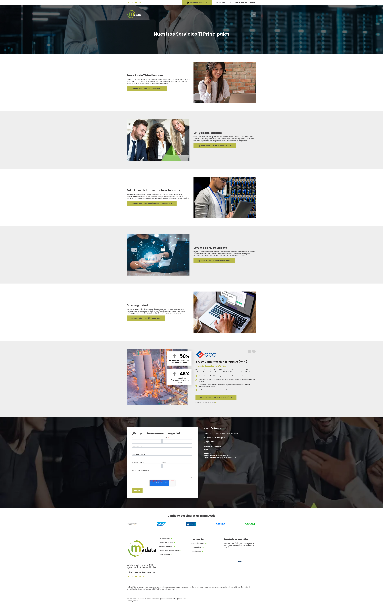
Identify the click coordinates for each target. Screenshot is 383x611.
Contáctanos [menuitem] (196, 551)
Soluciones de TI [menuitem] (164, 539)
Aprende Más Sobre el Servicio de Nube (214, 260)
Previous (249, 351)
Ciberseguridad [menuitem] (164, 555)
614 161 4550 (212, 442)
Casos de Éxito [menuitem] (197, 547)
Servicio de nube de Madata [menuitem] (169, 551)
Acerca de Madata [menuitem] (198, 543)
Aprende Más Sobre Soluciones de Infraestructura (151, 203)
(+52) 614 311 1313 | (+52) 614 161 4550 (142, 572)
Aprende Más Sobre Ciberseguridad (145, 318)
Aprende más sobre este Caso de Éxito (216, 397)
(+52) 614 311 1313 (223, 2)
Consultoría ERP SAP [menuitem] (166, 543)
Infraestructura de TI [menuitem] (166, 547)
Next (253, 351)
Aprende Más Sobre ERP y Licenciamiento (214, 146)
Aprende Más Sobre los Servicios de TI (146, 88)
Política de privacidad (168, 599)
